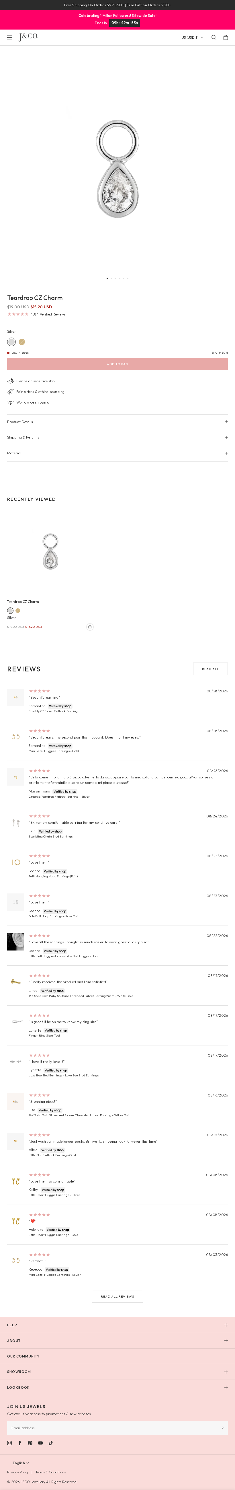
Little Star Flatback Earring (48, 1155)
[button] (107, 278)
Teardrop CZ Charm (23, 601)
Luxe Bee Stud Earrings (45, 1075)
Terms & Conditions (51, 1472)
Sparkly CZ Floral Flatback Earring (53, 711)
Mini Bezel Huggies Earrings (49, 751)
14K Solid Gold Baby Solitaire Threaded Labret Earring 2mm (72, 996)
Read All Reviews (117, 1296)
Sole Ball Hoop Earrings (45, 916)
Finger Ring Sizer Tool (44, 1035)
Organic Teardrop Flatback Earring (54, 796)
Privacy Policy (18, 1472)
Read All (210, 669)
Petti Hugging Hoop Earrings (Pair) (53, 876)
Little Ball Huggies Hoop (45, 956)
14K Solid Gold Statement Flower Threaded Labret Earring (70, 1115)
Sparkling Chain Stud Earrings (51, 836)
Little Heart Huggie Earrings (49, 1195)
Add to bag (117, 364)
